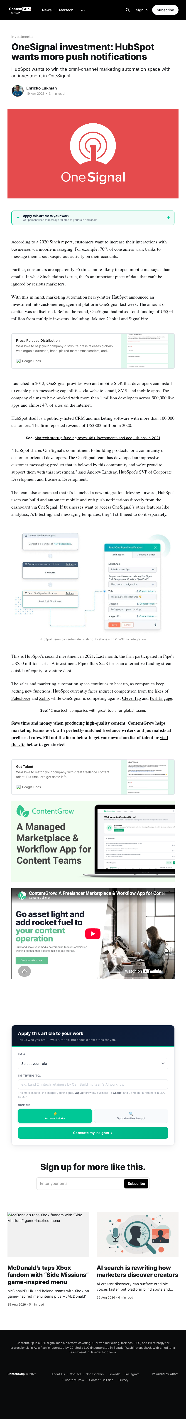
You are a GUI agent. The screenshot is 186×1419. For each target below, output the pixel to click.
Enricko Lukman (41, 88)
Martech (66, 10)
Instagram (132, 1374)
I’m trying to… (30, 1075)
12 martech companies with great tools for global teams (97, 710)
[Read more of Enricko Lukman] (17, 91)
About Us (58, 1374)
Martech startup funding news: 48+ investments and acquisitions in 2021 (97, 438)
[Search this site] (127, 10)
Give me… (25, 1105)
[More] (82, 10)
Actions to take (55, 1115)
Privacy (123, 1380)
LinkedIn (114, 1374)
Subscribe (165, 10)
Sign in (142, 10)
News (47, 10)
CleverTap (131, 698)
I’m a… (23, 1054)
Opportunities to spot (131, 1115)
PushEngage (161, 698)
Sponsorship (95, 1374)
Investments (22, 36)
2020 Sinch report (56, 242)
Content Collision (101, 1380)
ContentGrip (16, 1374)
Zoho (44, 698)
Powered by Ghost (165, 1374)
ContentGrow (74, 1380)
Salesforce (20, 698)
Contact (75, 1374)
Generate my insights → (93, 1133)
